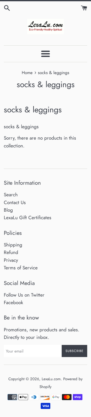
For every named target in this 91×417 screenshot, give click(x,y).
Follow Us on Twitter (24, 295)
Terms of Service (21, 267)
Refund (11, 252)
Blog (8, 210)
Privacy (11, 260)
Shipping (13, 244)
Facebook (13, 302)
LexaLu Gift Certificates (27, 217)
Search (11, 194)
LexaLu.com (51, 379)
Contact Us (15, 202)
